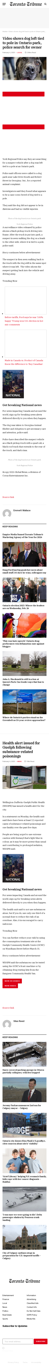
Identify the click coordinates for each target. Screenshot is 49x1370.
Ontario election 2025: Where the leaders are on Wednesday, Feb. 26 (23, 607)
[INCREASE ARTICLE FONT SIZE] (23, 126)
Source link (8, 497)
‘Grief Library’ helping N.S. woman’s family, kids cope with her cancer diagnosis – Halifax (24, 1179)
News (19, 761)
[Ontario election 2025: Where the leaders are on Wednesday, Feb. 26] (24, 589)
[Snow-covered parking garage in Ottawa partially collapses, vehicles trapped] (24, 1054)
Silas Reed (18, 1021)
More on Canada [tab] (12, 981)
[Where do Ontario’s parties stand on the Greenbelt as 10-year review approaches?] (24, 701)
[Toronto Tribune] (26, 4)
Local (19, 52)
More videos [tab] (10, 986)
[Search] (45, 4)
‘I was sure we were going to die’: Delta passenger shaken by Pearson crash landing (22, 1217)
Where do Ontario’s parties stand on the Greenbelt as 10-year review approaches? (24, 718)
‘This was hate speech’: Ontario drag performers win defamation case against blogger (23, 644)
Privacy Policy (8, 1351)
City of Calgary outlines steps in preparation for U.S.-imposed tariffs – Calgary (22, 1256)
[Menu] (4, 4)
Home (5, 31)
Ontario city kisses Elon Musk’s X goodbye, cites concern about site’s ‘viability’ (24, 1142)
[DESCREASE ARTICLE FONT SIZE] (23, 94)
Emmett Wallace (22, 510)
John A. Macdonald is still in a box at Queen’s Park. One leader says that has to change (23, 682)
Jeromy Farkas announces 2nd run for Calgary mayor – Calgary (22, 1106)
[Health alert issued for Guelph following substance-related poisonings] (24, 788)
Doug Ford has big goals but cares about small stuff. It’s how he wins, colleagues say (24, 571)
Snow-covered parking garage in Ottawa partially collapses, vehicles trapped (23, 1071)
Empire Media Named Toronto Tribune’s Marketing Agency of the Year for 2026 (23, 535)
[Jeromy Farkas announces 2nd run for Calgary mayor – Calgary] (24, 1089)
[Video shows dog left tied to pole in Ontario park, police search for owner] (24, 79)
